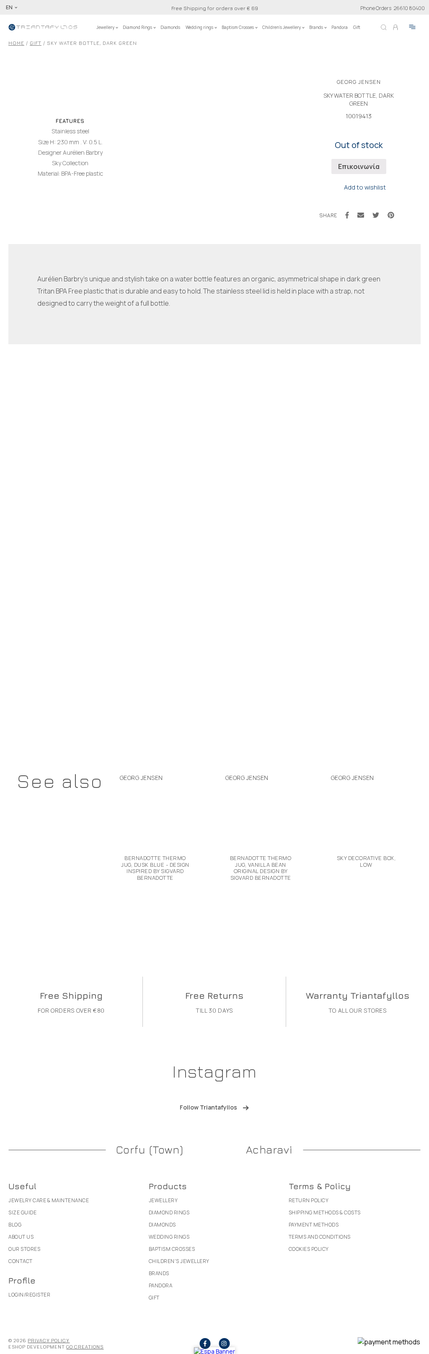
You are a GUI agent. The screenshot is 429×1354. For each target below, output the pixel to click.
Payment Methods (314, 1224)
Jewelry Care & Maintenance (48, 1200)
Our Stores (24, 1249)
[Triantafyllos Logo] (43, 27)
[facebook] (204, 1343)
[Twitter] (375, 215)
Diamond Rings (137, 27)
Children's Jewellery (281, 27)
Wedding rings (199, 27)
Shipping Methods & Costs (325, 1212)
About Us (21, 1236)
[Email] (360, 215)
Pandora (339, 27)
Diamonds (170, 27)
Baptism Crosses (238, 27)
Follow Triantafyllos (208, 1107)
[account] (395, 27)
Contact (20, 1261)
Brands (316, 27)
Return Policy (309, 1200)
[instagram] (224, 1343)
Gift (356, 27)
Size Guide (22, 1212)
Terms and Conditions (320, 1236)
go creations (84, 1347)
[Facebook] (347, 215)
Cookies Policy (309, 1249)
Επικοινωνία (359, 166)
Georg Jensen (359, 82)
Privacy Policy (49, 1340)
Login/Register (29, 1294)
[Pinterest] (391, 215)
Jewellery (105, 27)
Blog (14, 1224)
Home (16, 43)
